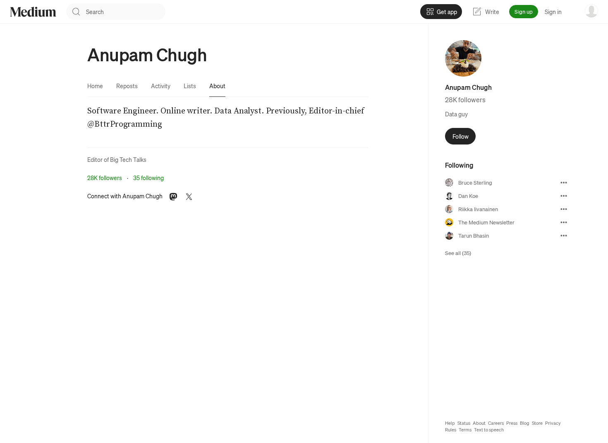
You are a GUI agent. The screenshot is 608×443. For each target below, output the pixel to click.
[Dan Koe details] (563, 195)
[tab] (95, 86)
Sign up (524, 11)
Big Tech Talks (128, 159)
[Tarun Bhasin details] (563, 235)
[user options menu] (591, 10)
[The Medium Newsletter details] (563, 222)
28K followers (104, 177)
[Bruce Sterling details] (563, 182)
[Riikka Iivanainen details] (563, 209)
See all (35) (458, 252)
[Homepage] (33, 12)
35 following (148, 177)
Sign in (553, 11)
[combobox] (125, 11)
